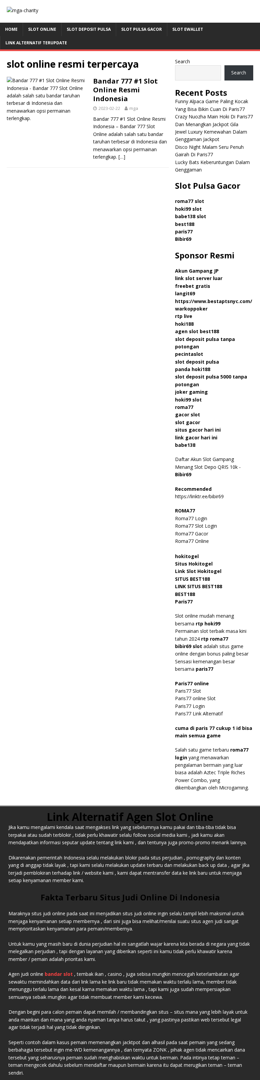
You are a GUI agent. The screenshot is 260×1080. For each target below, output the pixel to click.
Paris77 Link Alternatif (199, 713)
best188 (184, 224)
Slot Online (42, 29)
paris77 (204, 669)
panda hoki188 (192, 369)
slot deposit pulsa (197, 362)
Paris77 (184, 601)
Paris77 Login (190, 706)
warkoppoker (191, 308)
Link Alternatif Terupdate (36, 43)
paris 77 (205, 728)
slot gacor (187, 422)
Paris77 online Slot (196, 698)
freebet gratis (192, 286)
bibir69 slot (188, 646)
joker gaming (191, 392)
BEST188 (185, 594)
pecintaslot (189, 354)
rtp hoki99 (208, 623)
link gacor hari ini (196, 437)
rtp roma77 (214, 639)
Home (11, 29)
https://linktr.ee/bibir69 (199, 496)
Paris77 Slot (188, 691)
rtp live (183, 316)
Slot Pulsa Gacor (141, 29)
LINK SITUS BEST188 (198, 586)
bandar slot (59, 974)
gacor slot (187, 414)
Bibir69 (183, 239)
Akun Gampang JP (197, 271)
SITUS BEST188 (192, 579)
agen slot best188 (197, 331)
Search (182, 61)
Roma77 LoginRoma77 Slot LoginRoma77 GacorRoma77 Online (196, 525)
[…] (121, 157)
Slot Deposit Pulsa (89, 29)
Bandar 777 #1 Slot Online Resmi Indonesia (125, 89)
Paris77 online (192, 683)
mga (133, 108)
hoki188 (184, 324)
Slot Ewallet (187, 29)
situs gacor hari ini (198, 430)
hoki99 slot (188, 209)
